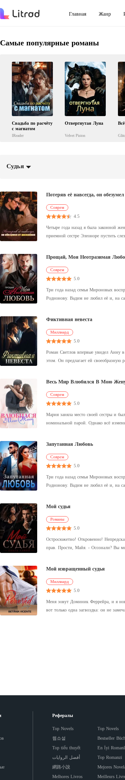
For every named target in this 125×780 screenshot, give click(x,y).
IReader (18, 135)
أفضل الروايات (66, 757)
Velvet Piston (75, 135)
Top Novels (62, 728)
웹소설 (59, 738)
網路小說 (61, 767)
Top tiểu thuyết (66, 747)
